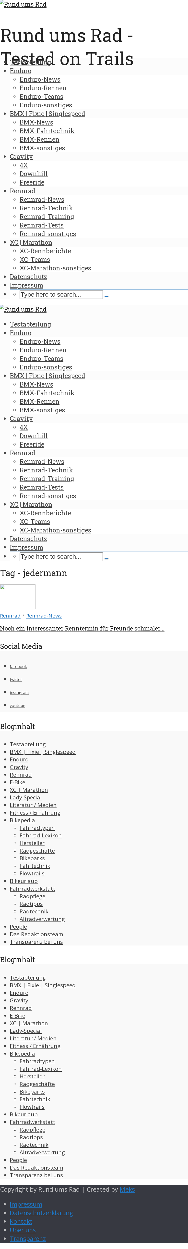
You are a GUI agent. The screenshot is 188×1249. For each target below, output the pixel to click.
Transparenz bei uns (36, 942)
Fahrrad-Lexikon (41, 835)
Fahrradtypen (37, 828)
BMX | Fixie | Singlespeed (47, 113)
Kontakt (21, 1221)
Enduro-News (40, 79)
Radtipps (31, 904)
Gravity (21, 156)
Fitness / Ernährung (35, 812)
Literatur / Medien (33, 805)
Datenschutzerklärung (41, 1213)
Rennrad (22, 191)
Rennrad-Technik (46, 208)
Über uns (23, 1230)
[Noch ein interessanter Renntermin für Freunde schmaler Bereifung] (17, 606)
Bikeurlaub (24, 881)
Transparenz (28, 1238)
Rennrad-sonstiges (48, 233)
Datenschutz (28, 276)
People (18, 926)
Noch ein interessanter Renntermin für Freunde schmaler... (82, 628)
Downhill (34, 173)
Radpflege (32, 896)
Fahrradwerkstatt (32, 888)
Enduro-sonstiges (46, 105)
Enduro (20, 70)
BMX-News (36, 122)
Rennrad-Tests (42, 225)
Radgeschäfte (37, 850)
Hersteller (32, 843)
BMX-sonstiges (42, 148)
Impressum (26, 285)
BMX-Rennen (39, 139)
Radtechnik (34, 911)
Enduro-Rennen (43, 88)
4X (24, 165)
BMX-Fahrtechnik (47, 130)
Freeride (32, 182)
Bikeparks (32, 858)
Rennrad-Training (47, 216)
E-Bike (17, 782)
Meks (127, 1189)
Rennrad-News (42, 199)
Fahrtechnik (35, 866)
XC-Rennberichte (45, 251)
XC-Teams (35, 259)
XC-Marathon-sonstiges (55, 268)
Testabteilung (30, 62)
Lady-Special (26, 797)
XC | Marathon (31, 242)
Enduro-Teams (41, 96)
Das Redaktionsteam (36, 934)
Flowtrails (32, 873)
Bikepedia (22, 820)
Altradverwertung (42, 919)
